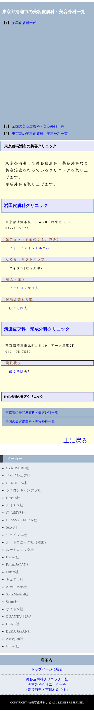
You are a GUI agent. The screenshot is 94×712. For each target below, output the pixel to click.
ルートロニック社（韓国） (27, 542)
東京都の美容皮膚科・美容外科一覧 (40, 134)
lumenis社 (13, 498)
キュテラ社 (14, 579)
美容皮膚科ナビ (24, 23)
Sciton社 (12, 602)
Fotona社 (12, 557)
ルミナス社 (14, 505)
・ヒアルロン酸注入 (22, 288)
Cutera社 (12, 572)
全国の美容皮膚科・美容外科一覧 (38, 126)
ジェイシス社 (16, 535)
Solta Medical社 (17, 594)
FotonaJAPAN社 (18, 564)
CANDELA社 (16, 483)
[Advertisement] (47, 75)
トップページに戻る (47, 669)
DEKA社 (12, 624)
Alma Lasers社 (16, 587)
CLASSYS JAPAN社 (21, 520)
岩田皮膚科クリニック (26, 205)
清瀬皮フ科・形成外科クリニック (37, 329)
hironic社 (12, 646)
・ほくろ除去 (16, 308)
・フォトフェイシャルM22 (27, 248)
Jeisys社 (11, 527)
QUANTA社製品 (18, 616)
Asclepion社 (14, 639)
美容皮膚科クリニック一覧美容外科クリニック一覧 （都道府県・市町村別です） (47, 684)
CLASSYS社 (15, 512)
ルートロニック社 (20, 550)
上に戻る (75, 440)
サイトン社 (14, 609)
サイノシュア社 (18, 475)
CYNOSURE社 (17, 468)
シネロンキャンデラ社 (23, 490)
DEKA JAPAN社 (18, 631)
